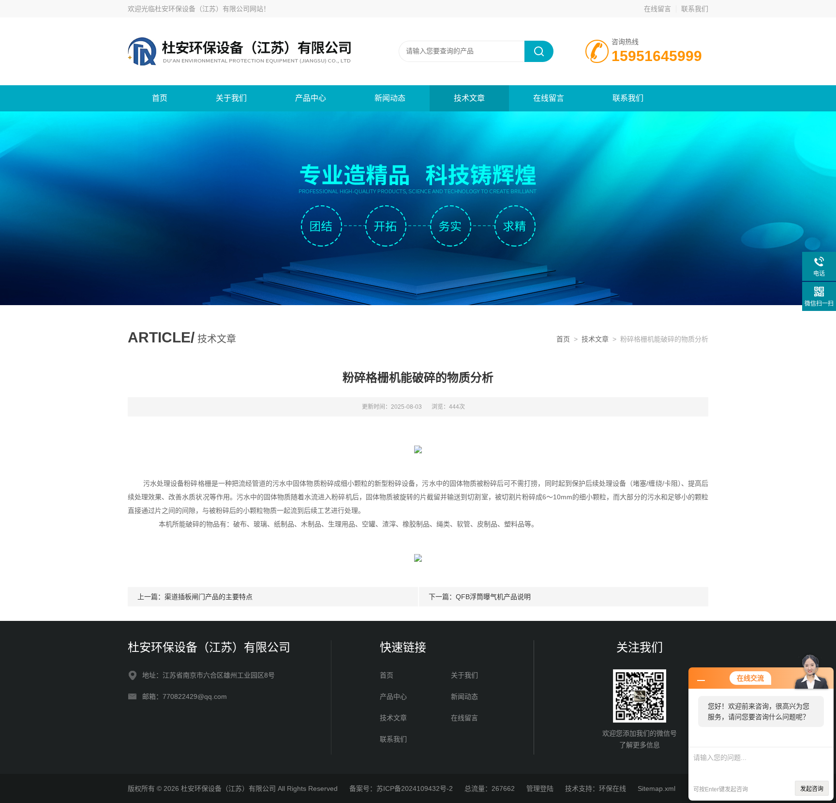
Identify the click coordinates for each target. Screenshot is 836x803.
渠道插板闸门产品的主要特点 (208, 597)
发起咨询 (811, 789)
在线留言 (657, 9)
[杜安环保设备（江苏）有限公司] (244, 51)
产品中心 (310, 98)
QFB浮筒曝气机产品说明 (493, 597)
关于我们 (231, 98)
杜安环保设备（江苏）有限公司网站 (209, 9)
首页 (159, 98)
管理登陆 (539, 788)
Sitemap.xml (656, 788)
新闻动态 (389, 98)
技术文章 (469, 98)
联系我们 (694, 9)
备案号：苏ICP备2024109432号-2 (401, 788)
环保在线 (612, 788)
